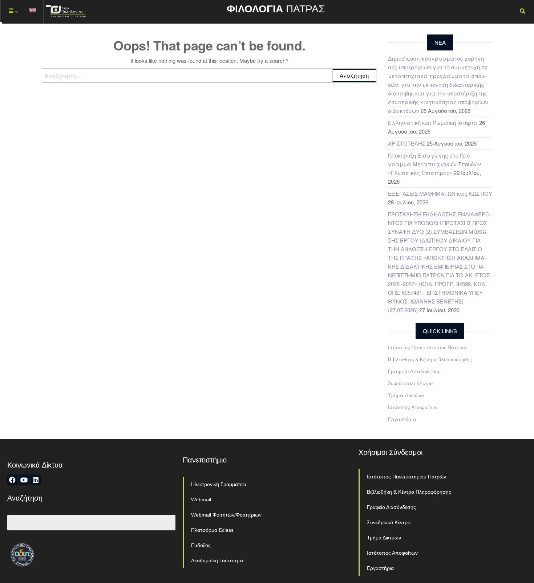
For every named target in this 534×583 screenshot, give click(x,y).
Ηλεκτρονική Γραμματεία (218, 484)
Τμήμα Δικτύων (406, 395)
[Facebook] (12, 479)
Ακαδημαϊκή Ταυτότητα (217, 560)
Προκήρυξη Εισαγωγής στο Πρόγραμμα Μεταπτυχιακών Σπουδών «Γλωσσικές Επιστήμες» (434, 163)
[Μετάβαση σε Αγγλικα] (33, 12)
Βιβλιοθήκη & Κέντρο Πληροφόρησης (430, 359)
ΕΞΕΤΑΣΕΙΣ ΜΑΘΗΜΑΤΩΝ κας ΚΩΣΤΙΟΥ (440, 193)
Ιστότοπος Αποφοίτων (412, 407)
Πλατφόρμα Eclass (212, 530)
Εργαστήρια (402, 419)
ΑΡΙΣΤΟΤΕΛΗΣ (406, 143)
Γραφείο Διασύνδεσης (414, 371)
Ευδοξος (201, 545)
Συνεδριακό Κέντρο (410, 383)
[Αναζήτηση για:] (209, 75)
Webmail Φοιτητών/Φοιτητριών (226, 515)
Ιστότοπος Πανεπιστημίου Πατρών (427, 347)
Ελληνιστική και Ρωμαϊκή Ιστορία (433, 122)
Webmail (201, 499)
